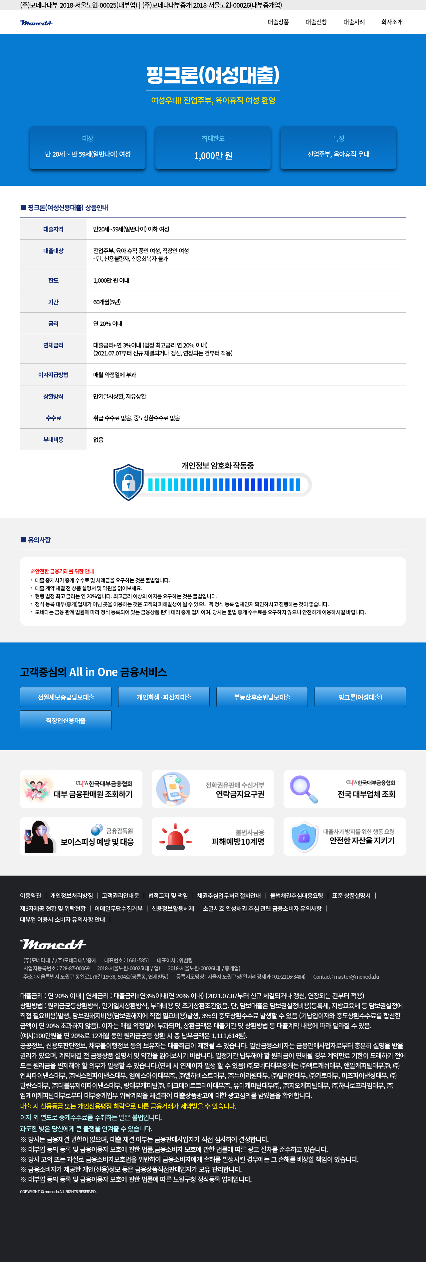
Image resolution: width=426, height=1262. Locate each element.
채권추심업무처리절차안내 (229, 896)
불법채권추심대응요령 (296, 896)
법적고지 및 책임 (168, 896)
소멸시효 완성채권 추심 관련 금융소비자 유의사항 (262, 908)
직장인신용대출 (66, 720)
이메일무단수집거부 (118, 908)
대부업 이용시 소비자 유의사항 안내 (62, 919)
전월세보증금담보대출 (66, 697)
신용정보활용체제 (172, 908)
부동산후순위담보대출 (262, 697)
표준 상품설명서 (351, 896)
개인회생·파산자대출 (164, 697)
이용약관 (30, 896)
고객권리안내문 (120, 896)
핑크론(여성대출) (360, 697)
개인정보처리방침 (71, 896)
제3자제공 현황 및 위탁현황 (53, 908)
